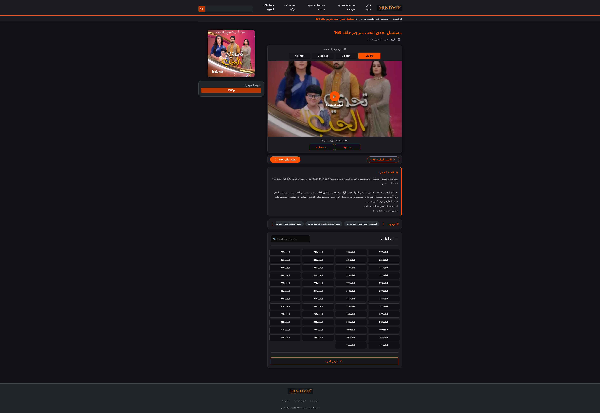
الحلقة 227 (383, 275)
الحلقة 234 (350, 259)
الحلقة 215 (383, 298)
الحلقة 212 (285, 298)
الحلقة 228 (285, 267)
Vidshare (299, 55)
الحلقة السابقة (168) (381, 159)
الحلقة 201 (318, 322)
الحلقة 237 (318, 252)
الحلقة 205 (318, 314)
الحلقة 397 (383, 252)
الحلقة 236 (285, 252)
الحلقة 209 (318, 306)
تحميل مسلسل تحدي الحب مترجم (286, 223)
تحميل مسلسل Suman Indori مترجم (324, 223)
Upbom (320, 147)
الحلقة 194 (350, 337)
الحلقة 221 (318, 283)
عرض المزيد (332, 361)
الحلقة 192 (285, 337)
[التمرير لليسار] (272, 224)
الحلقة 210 (350, 306)
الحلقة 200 (285, 322)
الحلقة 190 (350, 345)
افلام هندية (369, 7)
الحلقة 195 (383, 337)
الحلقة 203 (383, 322)
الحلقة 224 (285, 275)
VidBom (346, 55)
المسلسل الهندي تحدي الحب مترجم (362, 223)
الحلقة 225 (318, 275)
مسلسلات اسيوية (268, 7)
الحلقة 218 (350, 291)
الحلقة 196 (285, 329)
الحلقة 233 (318, 259)
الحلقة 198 (350, 329)
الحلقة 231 (383, 267)
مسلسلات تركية (290, 7)
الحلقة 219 (383, 291)
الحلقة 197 (318, 329)
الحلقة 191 (383, 345)
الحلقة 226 (350, 275)
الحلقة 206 (350, 314)
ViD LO (369, 55)
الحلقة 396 (350, 252)
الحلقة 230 (350, 267)
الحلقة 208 (285, 306)
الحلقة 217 (318, 291)
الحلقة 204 (285, 314)
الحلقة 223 (383, 283)
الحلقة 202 (350, 322)
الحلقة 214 (350, 298)
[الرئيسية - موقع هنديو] (389, 8)
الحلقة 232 (285, 259)
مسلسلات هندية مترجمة (346, 7)
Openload (323, 55)
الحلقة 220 (285, 283)
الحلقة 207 (383, 314)
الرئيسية (314, 400)
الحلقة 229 (318, 267)
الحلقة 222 (350, 283)
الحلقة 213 (318, 298)
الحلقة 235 (383, 259)
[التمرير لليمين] (383, 224)
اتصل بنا (285, 400)
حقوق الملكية (300, 400)
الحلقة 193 (318, 337)
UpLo (346, 147)
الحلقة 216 (285, 291)
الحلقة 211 (383, 306)
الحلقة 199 (383, 329)
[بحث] (201, 9)
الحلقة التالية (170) (287, 159)
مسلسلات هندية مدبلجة (316, 7)
